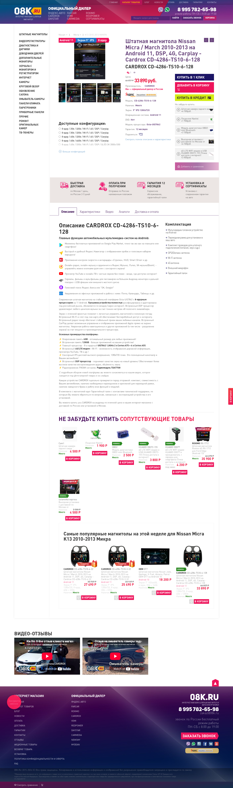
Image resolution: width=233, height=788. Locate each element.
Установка (20, 753)
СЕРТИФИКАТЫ (95, 19)
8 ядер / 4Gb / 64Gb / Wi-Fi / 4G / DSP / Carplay (85, 140)
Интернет (25, 77)
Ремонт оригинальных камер (28, 124)
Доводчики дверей (31, 53)
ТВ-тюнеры (26, 132)
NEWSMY (75, 739)
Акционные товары (25, 744)
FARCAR (72, 13)
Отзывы (19, 739)
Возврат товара (23, 749)
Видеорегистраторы (31, 41)
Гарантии (197, 2)
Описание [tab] (67, 211)
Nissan (62, 34)
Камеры (24, 82)
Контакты (211, 2)
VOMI (70, 16)
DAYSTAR (53, 19)
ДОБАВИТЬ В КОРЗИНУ (193, 85)
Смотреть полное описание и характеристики (148, 139)
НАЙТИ (175, 17)
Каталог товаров (131, 2)
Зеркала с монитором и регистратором (29, 69)
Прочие (23, 116)
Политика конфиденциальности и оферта (39, 758)
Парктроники (27, 107)
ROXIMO (90, 13)
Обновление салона (27, 92)
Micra (77, 34)
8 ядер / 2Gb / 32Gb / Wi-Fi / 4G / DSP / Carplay (85, 128)
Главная (113, 2)
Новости (158, 2)
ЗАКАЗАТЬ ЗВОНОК (192, 17)
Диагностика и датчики (28, 47)
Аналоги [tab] (124, 211)
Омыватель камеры (31, 99)
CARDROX (54, 16)
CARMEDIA (73, 19)
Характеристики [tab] (90, 211)
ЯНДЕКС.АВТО (56, 13)
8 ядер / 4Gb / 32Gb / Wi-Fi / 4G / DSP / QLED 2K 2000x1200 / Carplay (91, 146)
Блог (147, 2)
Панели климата (29, 103)
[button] (33, 34)
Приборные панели (31, 112)
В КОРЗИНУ (73, 458)
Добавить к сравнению (192, 166)
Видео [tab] (109, 211)
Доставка (183, 2)
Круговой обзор (29, 86)
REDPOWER (93, 16)
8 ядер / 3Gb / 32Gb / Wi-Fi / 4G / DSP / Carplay (85, 132)
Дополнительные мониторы (30, 59)
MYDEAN (75, 744)
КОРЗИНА (209, 18)
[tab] (33, 34)
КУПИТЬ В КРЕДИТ (191, 97)
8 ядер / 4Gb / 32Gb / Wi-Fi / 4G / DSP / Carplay (85, 136)
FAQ (16, 763)
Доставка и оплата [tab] (147, 211)
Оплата (171, 2)
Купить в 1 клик (190, 77)
